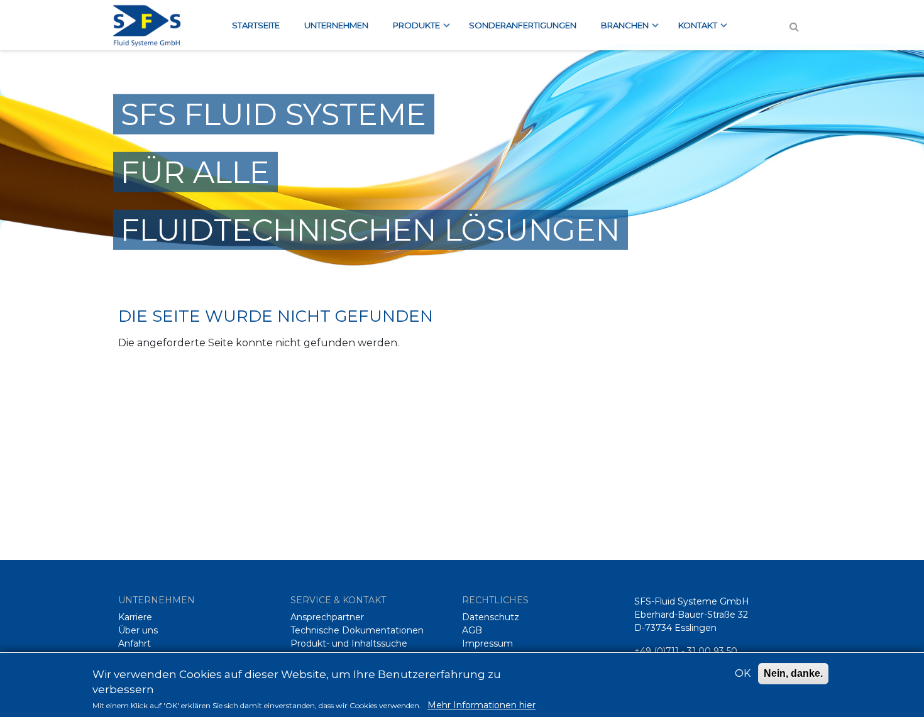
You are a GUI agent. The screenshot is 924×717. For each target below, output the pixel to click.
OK (743, 673)
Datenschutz (490, 617)
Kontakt (691, 29)
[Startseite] (153, 25)
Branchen (619, 29)
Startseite (256, 25)
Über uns (138, 630)
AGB (472, 630)
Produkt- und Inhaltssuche (348, 643)
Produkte (410, 29)
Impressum (487, 643)
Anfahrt (134, 643)
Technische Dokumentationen (357, 630)
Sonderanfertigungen (522, 25)
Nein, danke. (793, 673)
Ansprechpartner (327, 617)
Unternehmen (336, 25)
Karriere (135, 617)
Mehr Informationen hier (481, 705)
